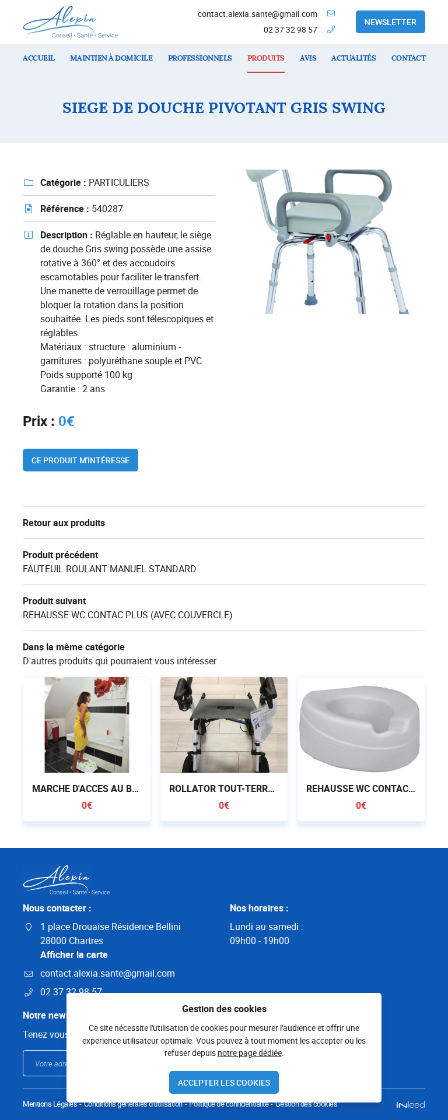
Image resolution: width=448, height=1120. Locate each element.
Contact (408, 58)
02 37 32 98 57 (290, 29)
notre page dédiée (250, 1052)
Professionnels (200, 58)
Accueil (39, 58)
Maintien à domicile (111, 58)
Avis (308, 58)
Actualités (353, 58)
